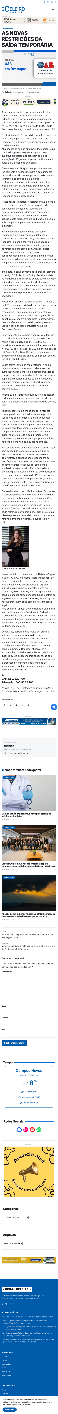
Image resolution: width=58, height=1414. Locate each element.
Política (4, 1360)
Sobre (4, 1390)
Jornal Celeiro (16, 1289)
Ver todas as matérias (14, 753)
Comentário (7, 972)
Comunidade (9, 777)
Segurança (6, 1371)
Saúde (4, 1368)
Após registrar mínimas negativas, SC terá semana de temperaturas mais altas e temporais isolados (28, 915)
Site (3, 1029)
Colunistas (8, 28)
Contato (5, 1394)
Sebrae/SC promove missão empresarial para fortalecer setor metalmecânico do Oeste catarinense (29, 864)
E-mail (5, 1018)
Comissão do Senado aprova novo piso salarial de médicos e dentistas (26, 814)
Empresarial (6, 1356)
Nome (5, 1006)
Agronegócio (6, 1364)
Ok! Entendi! (9, 1409)
